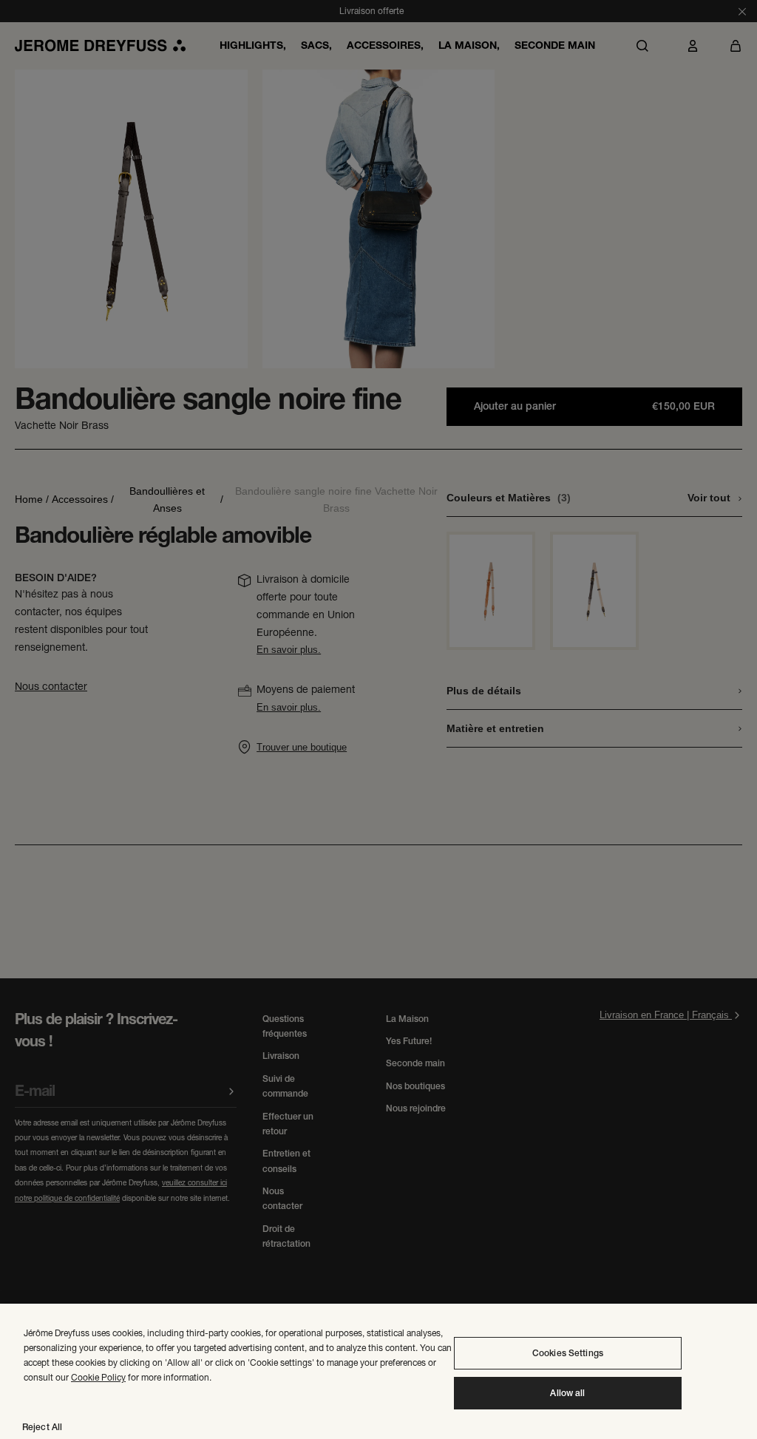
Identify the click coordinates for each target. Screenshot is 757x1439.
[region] (378, 1371)
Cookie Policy (98, 1377)
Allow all (567, 1393)
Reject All (42, 1427)
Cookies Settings (567, 1353)
